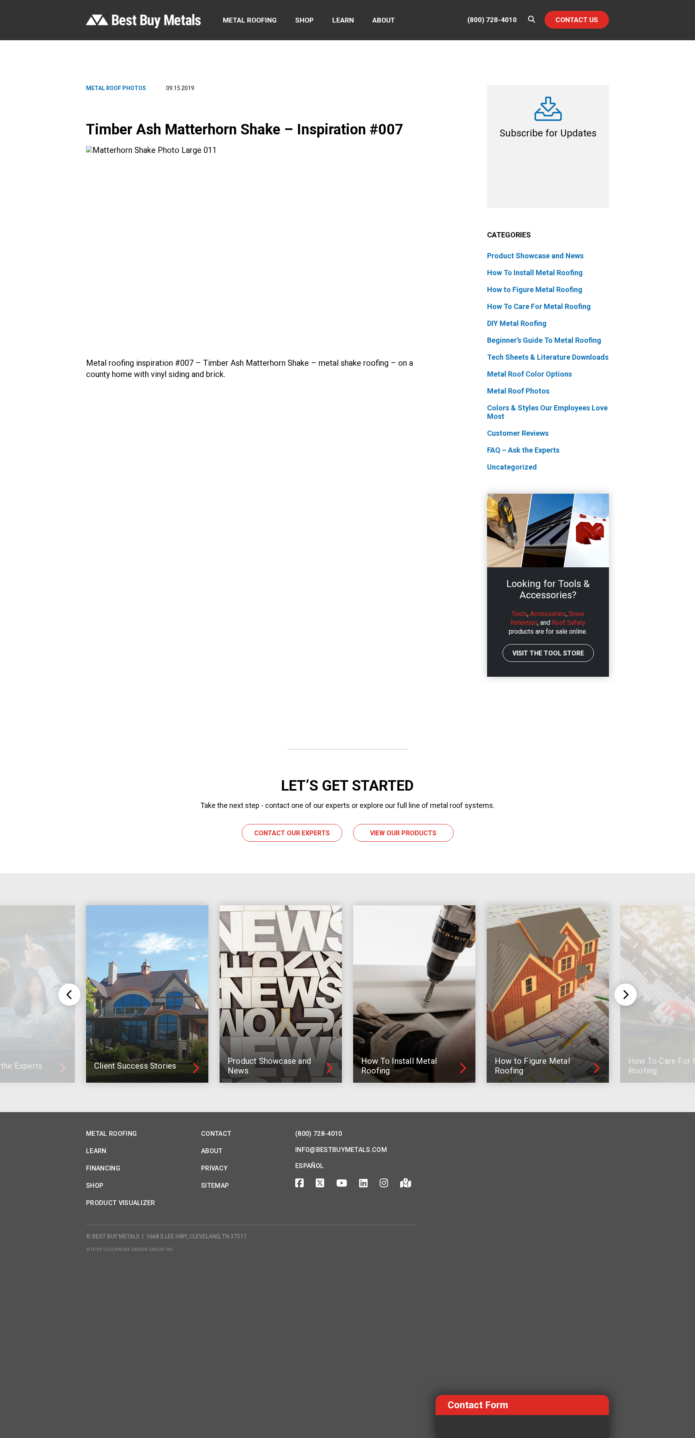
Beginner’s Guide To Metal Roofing (544, 340)
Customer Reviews (518, 433)
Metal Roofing (250, 20)
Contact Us (576, 20)
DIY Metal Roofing (517, 323)
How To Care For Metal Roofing (539, 306)
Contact (216, 1133)
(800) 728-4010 (492, 19)
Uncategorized (512, 467)
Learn (343, 20)
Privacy (214, 1168)
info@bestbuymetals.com (341, 1150)
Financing (103, 1168)
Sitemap (215, 1185)
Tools (519, 614)
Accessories (548, 614)
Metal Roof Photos (116, 88)
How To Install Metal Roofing (535, 272)
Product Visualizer (120, 1203)
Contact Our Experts (292, 833)
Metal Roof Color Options (529, 374)
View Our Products (403, 833)
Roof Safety (569, 622)
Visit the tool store (548, 653)
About (383, 20)
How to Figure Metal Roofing (534, 289)
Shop (304, 20)
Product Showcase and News (535, 255)
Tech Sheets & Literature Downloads (548, 357)
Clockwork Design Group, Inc (138, 1249)
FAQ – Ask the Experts (523, 450)
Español (309, 1166)
